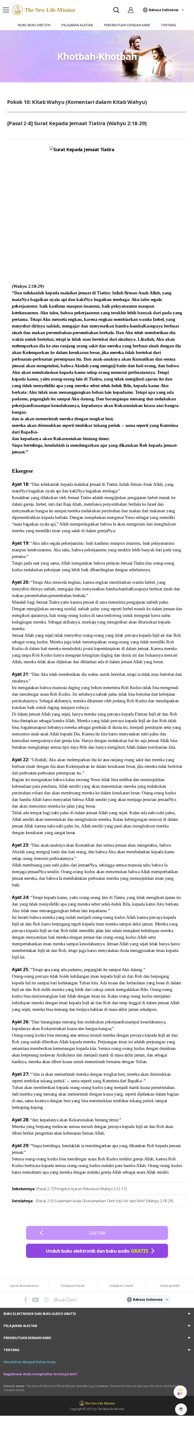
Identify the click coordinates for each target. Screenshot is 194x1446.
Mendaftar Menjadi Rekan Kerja (30, 1362)
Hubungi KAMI (170, 1285)
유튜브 (35, 1299)
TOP (181, 1409)
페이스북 (25, 1299)
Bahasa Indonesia (163, 10)
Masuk (130, 10)
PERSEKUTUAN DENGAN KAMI (27, 1337)
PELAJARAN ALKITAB (20, 1325)
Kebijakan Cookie (121, 1285)
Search (116, 10)
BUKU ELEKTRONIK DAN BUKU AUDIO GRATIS (40, 1313)
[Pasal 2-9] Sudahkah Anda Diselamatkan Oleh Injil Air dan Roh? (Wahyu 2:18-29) (104, 1200)
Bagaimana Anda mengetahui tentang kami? (41, 1374)
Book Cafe (65, 1299)
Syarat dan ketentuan (24, 1285)
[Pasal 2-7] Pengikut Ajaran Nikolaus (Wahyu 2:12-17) (81, 1188)
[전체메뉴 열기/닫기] (6, 10)
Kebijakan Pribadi (72, 1285)
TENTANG (11, 1350)
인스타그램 (46, 1299)
